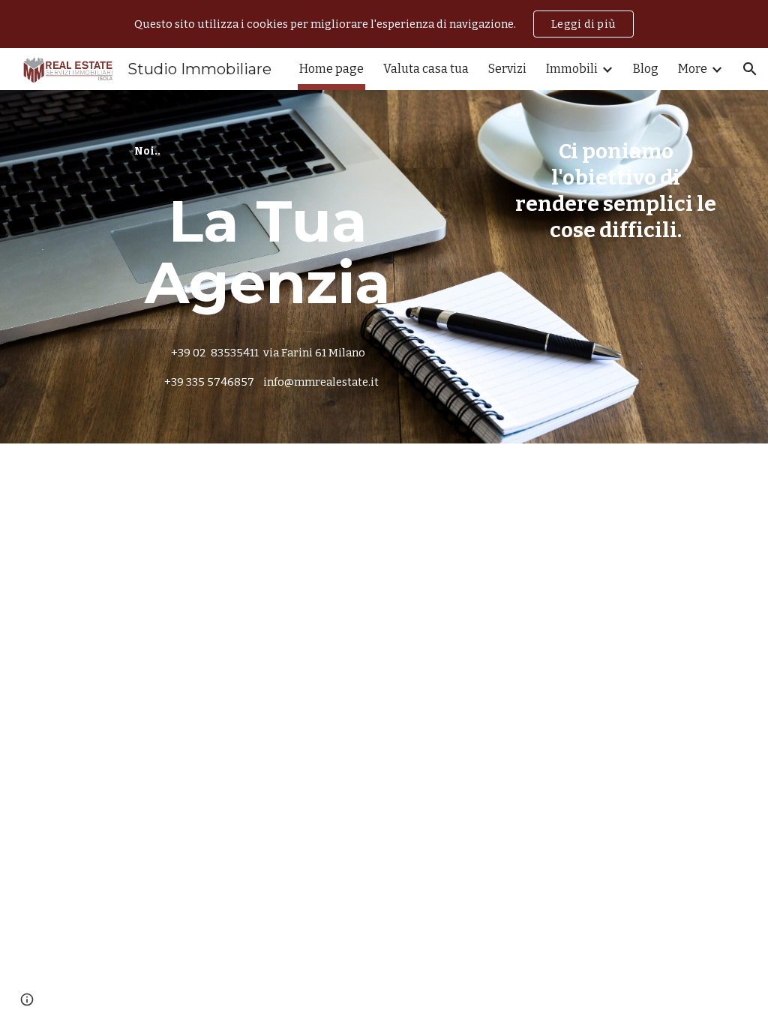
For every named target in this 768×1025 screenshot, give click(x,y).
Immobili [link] (572, 69)
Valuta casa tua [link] (426, 69)
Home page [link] (331, 69)
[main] (268, 151)
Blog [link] (645, 69)
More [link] (692, 69)
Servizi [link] (507, 69)
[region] (384, 24)
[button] (750, 69)
